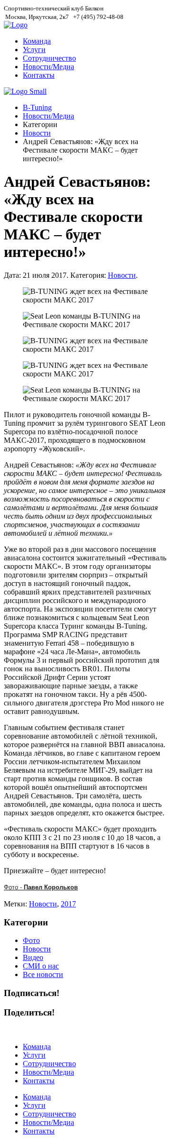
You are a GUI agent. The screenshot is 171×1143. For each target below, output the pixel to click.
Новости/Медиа (48, 67)
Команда (37, 41)
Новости (37, 133)
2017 (68, 904)
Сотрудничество (49, 58)
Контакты (39, 75)
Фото (31, 940)
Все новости (43, 974)
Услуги (34, 50)
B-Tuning (37, 107)
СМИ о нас (41, 966)
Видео (33, 957)
